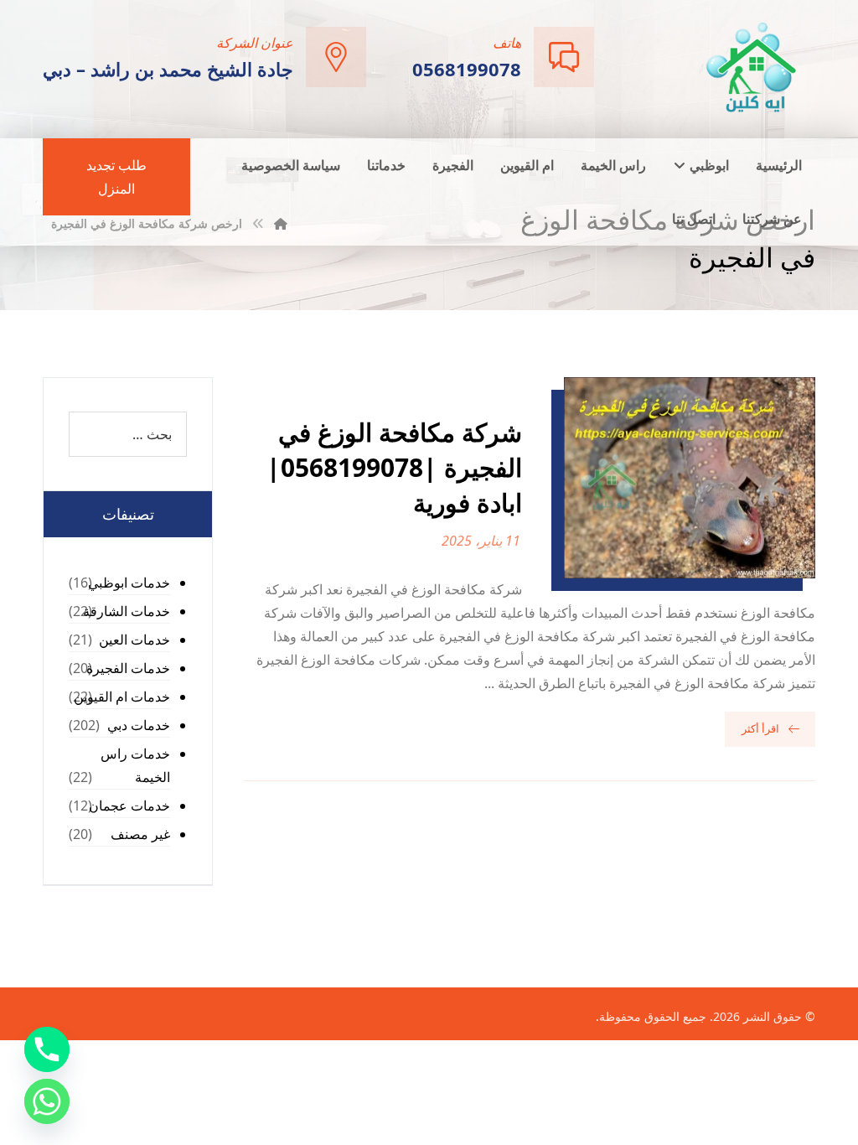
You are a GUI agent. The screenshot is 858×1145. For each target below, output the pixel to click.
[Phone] (47, 1049)
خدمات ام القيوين (122, 696)
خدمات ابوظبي (129, 582)
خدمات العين (134, 639)
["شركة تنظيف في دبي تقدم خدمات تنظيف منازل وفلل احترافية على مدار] (752, 67)
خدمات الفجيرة (128, 668)
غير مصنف (140, 834)
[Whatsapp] (47, 1101)
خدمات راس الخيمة (135, 765)
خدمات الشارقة (126, 611)
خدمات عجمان (129, 805)
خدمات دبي (138, 725)
